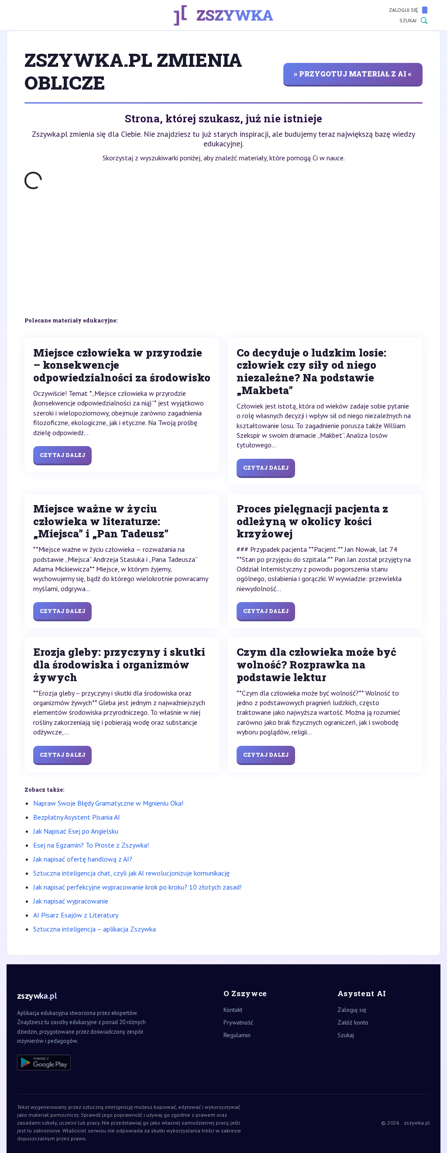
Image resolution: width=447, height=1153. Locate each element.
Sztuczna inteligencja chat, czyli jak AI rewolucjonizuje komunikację (131, 873)
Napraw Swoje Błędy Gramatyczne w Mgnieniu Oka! (108, 803)
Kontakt (233, 1010)
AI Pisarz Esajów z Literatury (75, 915)
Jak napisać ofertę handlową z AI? (82, 859)
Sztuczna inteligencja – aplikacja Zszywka (94, 928)
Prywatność (238, 1022)
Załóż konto (352, 1022)
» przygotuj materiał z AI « (353, 73)
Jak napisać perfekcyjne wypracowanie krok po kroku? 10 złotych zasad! (137, 887)
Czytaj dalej (62, 454)
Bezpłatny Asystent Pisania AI (76, 817)
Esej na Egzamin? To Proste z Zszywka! (91, 845)
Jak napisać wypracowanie (70, 901)
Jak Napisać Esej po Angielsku (75, 831)
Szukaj (407, 20)
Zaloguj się (403, 10)
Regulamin (237, 1035)
